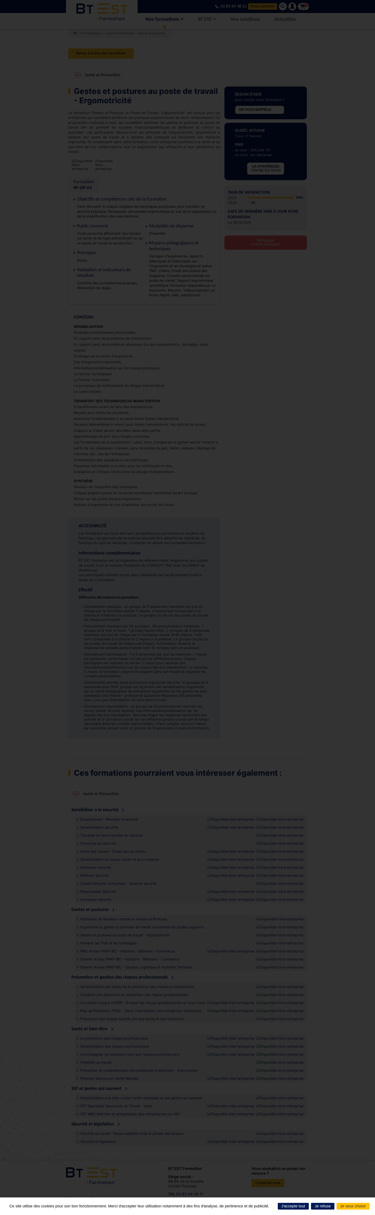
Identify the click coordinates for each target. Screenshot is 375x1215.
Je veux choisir (353, 1206)
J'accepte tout (293, 1206)
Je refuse (323, 1206)
